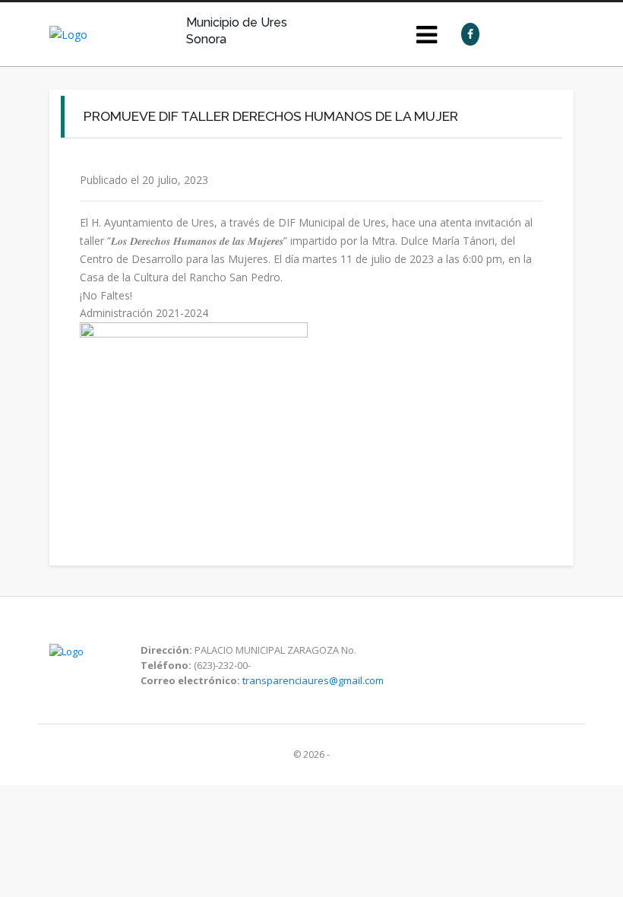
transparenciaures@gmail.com (313, 680)
